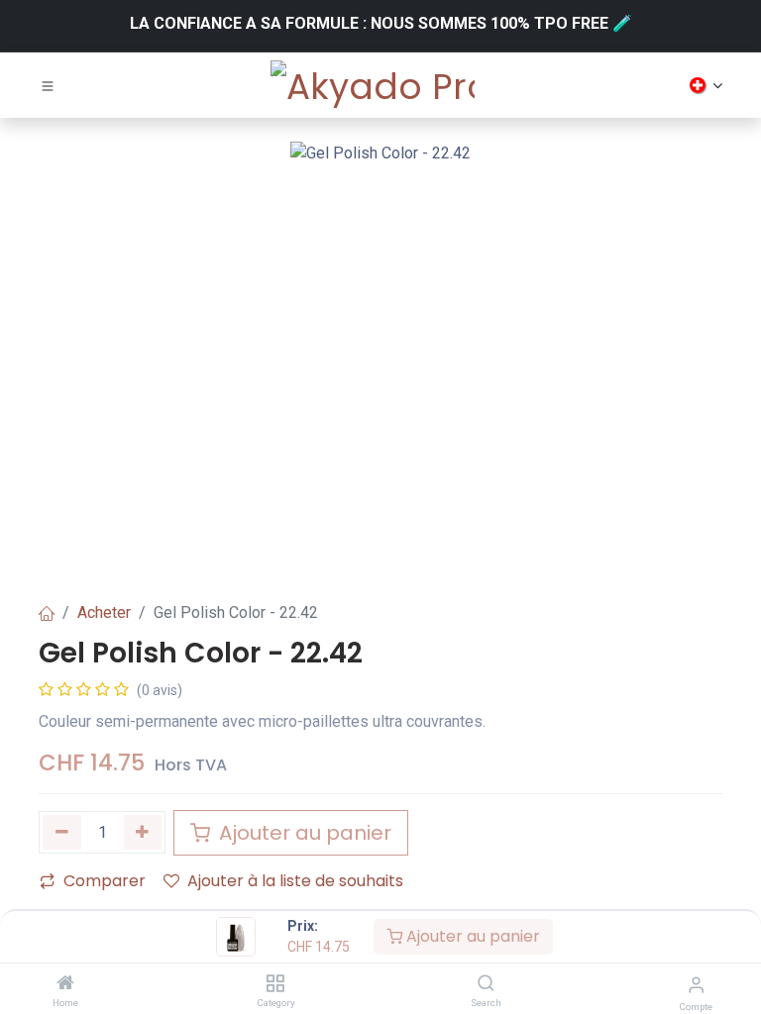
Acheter (104, 612)
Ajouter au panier (471, 936)
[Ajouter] (143, 832)
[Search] (486, 983)
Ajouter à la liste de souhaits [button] (295, 880)
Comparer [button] (104, 880)
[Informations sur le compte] (696, 984)
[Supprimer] (62, 832)
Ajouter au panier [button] (302, 833)
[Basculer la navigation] (47, 85)
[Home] (65, 983)
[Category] (275, 983)
